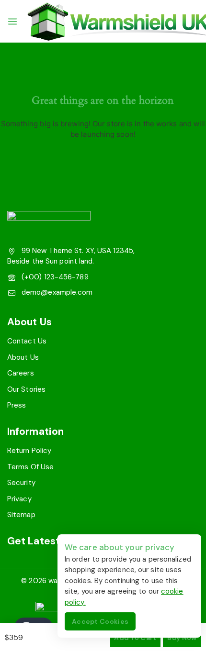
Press (16, 405)
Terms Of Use (30, 467)
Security (21, 482)
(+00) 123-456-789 (55, 277)
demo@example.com (57, 292)
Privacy (19, 499)
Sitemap (21, 514)
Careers (20, 373)
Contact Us (26, 341)
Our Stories (26, 389)
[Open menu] (12, 21)
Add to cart (135, 637)
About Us (23, 357)
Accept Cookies (100, 621)
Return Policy (29, 450)
